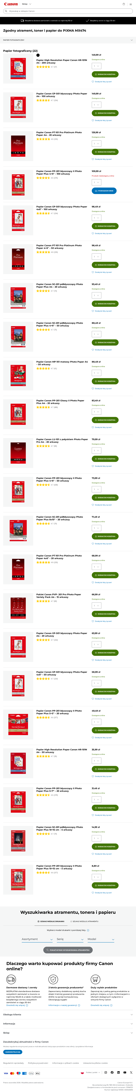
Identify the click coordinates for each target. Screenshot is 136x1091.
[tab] (51, 921)
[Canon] (11, 4)
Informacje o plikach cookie (65, 1063)
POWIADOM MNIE (105, 191)
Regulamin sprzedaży (13, 1063)
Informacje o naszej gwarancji (62, 1005)
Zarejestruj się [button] (12, 1052)
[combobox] (68, 11)
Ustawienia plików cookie (95, 1063)
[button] (88, 930)
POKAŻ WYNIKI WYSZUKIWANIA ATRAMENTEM (69, 950)
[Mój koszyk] (124, 4)
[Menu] (131, 4)
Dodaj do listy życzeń (103, 82)
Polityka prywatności (38, 1063)
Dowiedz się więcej (15, 1005)
